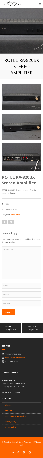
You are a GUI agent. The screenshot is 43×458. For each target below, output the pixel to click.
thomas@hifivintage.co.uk (15, 358)
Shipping (8, 411)
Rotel (7, 204)
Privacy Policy (10, 422)
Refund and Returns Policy (15, 416)
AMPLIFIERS (16, 214)
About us (8, 405)
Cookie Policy (10, 427)
